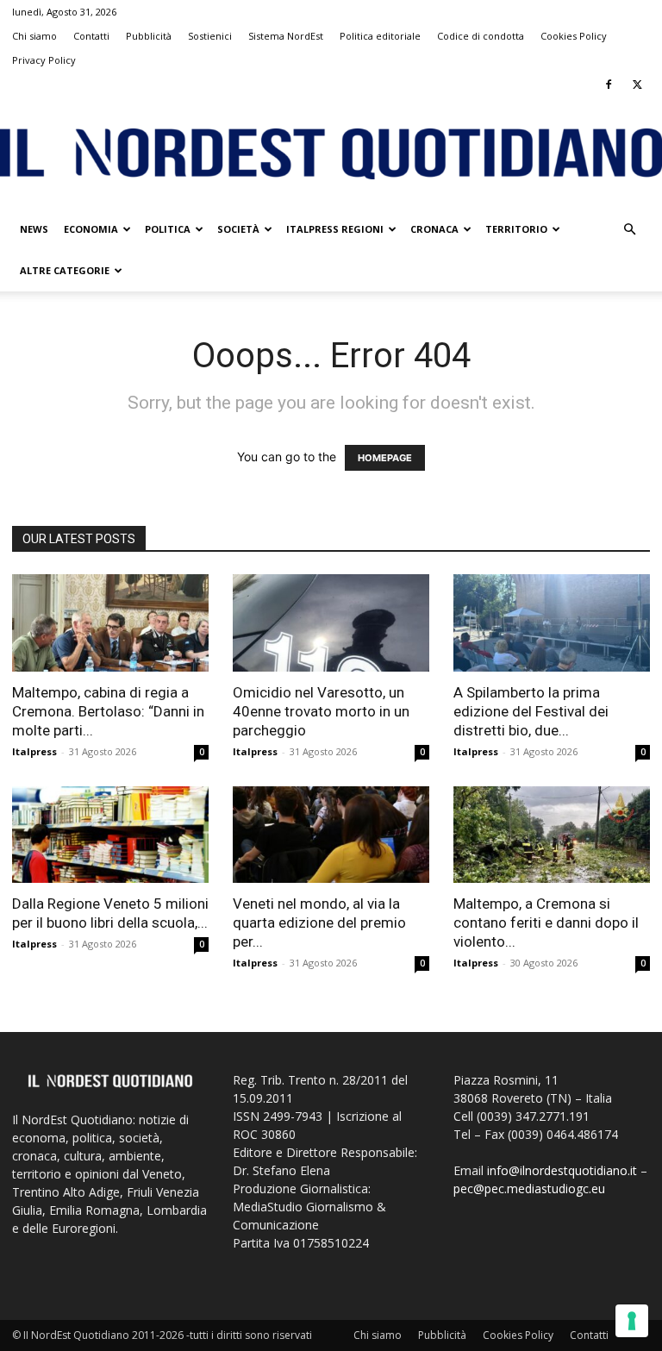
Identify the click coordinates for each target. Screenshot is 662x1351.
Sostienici (210, 35)
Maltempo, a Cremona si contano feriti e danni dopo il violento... (546, 922)
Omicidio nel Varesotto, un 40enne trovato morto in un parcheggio (321, 711)
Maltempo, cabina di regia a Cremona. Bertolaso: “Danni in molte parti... (108, 711)
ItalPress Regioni (335, 228)
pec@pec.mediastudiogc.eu (529, 1188)
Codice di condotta (480, 35)
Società (238, 228)
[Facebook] (608, 84)
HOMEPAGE (385, 458)
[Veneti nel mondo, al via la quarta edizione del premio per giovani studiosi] (331, 835)
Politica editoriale (380, 35)
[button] (629, 230)
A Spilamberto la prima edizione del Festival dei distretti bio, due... (531, 711)
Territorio (516, 228)
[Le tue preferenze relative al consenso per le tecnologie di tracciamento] (631, 1320)
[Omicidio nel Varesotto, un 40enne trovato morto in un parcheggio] (331, 623)
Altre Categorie (64, 270)
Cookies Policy (573, 35)
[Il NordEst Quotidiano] (331, 153)
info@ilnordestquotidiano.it (562, 1170)
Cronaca (434, 228)
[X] (637, 84)
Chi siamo (34, 35)
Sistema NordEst (285, 35)
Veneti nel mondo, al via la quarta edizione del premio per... (319, 922)
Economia (91, 228)
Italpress (34, 751)
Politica (167, 228)
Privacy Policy (44, 59)
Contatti (91, 35)
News (34, 228)
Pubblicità (149, 35)
